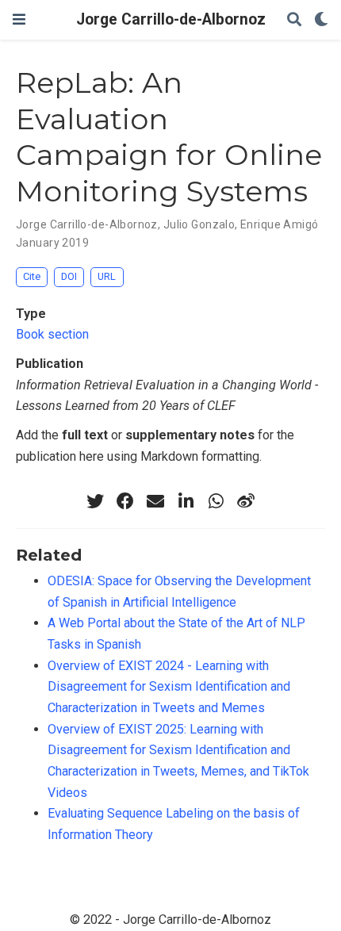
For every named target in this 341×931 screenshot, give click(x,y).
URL (107, 276)
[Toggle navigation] (19, 19)
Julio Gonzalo (199, 224)
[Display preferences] (321, 20)
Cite (31, 276)
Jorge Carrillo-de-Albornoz (171, 19)
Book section (52, 334)
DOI (69, 276)
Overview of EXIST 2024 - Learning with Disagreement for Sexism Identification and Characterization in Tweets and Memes (169, 686)
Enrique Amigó (279, 224)
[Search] (294, 20)
